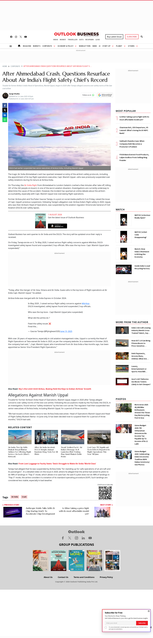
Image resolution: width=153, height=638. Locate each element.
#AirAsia (85, 303)
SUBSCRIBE (132, 36)
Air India (14, 497)
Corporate (47, 46)
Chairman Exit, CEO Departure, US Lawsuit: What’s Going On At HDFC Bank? (134, 130)
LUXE (98, 39)
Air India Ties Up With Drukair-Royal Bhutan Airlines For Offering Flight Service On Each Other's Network (19, 452)
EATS (81, 39)
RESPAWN (89, 39)
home (4, 66)
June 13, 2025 (66, 331)
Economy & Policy (65, 46)
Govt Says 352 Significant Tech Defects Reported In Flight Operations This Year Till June (98, 450)
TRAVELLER (72, 39)
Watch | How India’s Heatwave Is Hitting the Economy (142, 253)
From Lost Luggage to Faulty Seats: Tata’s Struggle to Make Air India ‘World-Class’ (57, 463)
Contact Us (63, 577)
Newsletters (85, 46)
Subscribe (142, 623)
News (95, 46)
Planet (119, 46)
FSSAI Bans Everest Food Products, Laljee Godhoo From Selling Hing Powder (134, 157)
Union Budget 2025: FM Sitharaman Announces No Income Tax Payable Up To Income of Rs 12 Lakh (141, 434)
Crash (24, 497)
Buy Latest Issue (114, 36)
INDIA (55, 39)
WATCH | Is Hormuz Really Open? (142, 216)
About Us (48, 577)
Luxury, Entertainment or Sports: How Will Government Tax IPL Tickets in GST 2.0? (140, 369)
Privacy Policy (106, 577)
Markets (36, 46)
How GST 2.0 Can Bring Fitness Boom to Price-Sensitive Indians (140, 343)
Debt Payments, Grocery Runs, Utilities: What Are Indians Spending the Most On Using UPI (140, 356)
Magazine (27, 46)
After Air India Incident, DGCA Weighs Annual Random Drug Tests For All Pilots (46, 450)
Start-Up (106, 46)
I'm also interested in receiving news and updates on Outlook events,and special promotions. (128, 628)
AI (99, 46)
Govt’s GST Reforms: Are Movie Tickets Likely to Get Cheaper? (141, 382)
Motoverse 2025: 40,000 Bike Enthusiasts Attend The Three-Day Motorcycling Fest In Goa (142, 411)
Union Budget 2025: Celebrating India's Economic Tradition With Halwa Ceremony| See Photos (142, 458)
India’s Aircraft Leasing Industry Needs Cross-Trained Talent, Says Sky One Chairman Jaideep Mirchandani (140, 330)
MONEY (63, 39)
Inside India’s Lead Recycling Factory (142, 267)
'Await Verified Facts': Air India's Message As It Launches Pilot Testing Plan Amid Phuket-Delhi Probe (71, 452)
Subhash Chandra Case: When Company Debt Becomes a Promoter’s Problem (132, 144)
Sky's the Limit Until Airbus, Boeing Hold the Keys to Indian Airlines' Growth (55, 389)
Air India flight (30, 185)
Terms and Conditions (84, 577)
